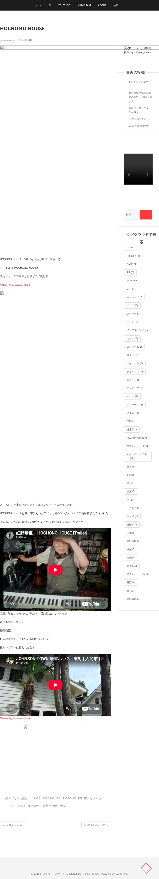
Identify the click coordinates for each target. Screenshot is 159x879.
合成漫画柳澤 (137, 437)
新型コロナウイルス (137, 456)
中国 (131, 421)
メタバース (135, 404)
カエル (132, 338)
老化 (131, 557)
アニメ (132, 305)
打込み (21, 805)
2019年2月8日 (26, 40)
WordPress (122, 873)
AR (130, 272)
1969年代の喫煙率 (139, 125)
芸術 (132, 565)
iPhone (133, 280)
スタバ (133, 355)
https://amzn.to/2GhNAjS (15, 284)
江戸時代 (133, 508)
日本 (131, 466)
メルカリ (133, 412)
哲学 (131, 446)
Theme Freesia (90, 873)
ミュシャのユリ (13, 824)
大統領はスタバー (96, 824)
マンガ (132, 396)
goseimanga (7, 40)
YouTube (64, 5)
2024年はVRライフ (139, 119)
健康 (132, 429)
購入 (131, 574)
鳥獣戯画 (133, 599)
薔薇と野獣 (50, 805)
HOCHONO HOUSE (47, 798)
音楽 (63, 805)
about (102, 5)
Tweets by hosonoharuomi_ (16, 718)
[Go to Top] (146, 868)
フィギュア (135, 388)
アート (133, 322)
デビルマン (135, 371)
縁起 (131, 549)
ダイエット (135, 363)
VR (131, 288)
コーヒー (134, 346)
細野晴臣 (34, 805)
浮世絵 (132, 516)
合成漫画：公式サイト (52, 873)
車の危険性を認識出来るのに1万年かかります (140, 97)
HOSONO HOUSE (75, 798)
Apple (132, 264)
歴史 (131, 491)
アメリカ (133, 313)
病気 (131, 532)
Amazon (133, 255)
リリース (8, 805)
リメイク (95, 798)
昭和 (131, 474)
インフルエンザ (137, 330)
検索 (115, 5)
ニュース (133, 379)
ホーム (38, 5)
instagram (84, 5)
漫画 (24, 798)
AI (130, 247)
